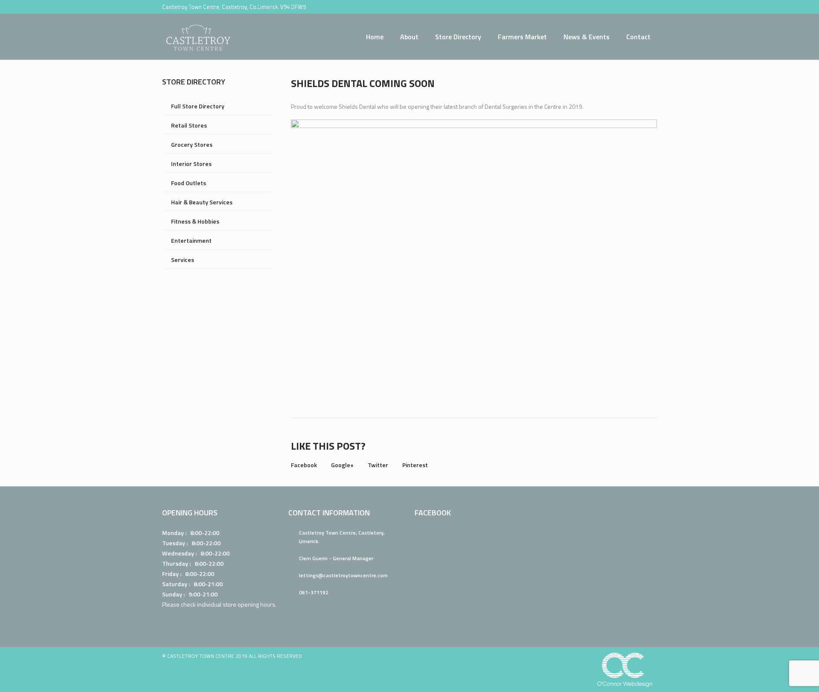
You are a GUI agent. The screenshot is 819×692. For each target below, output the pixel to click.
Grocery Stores (191, 144)
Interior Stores (191, 163)
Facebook (304, 464)
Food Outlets (188, 182)
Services (182, 259)
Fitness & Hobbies (195, 221)
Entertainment (191, 240)
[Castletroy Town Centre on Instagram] (651, 7)
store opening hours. (249, 604)
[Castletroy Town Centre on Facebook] (639, 7)
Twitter (378, 464)
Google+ (342, 464)
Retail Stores (189, 125)
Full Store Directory (197, 106)
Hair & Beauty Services (201, 202)
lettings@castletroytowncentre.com (343, 575)
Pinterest (415, 464)
